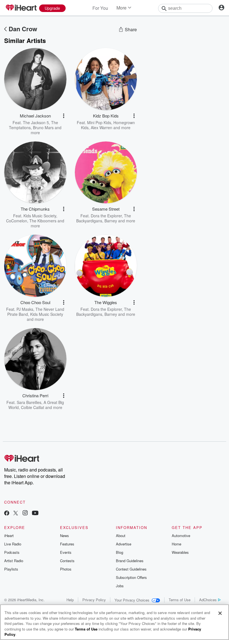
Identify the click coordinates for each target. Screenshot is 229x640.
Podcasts (12, 552)
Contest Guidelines (131, 569)
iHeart (9, 535)
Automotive (181, 535)
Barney (110, 220)
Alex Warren (101, 127)
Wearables (180, 552)
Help (70, 599)
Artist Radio (13, 560)
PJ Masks (24, 309)
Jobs (120, 585)
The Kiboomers (42, 220)
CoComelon (16, 220)
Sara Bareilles (29, 402)
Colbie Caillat (32, 407)
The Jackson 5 (36, 122)
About (120, 535)
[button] (63, 115)
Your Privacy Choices (132, 600)
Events (65, 552)
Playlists (11, 569)
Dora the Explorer (106, 215)
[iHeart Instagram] (25, 513)
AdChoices (208, 599)
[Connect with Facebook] (6, 513)
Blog (119, 552)
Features (67, 544)
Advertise (123, 544)
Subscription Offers (131, 577)
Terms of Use (179, 599)
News (64, 535)
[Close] (220, 613)
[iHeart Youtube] (35, 513)
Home (176, 544)
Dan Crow (23, 28)
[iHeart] (21, 8)
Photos (65, 569)
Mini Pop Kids (99, 122)
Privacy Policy (94, 599)
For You (100, 8)
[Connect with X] (15, 513)
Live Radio (12, 544)
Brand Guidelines (130, 560)
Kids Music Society (39, 215)
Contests (67, 560)
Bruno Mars (43, 127)
